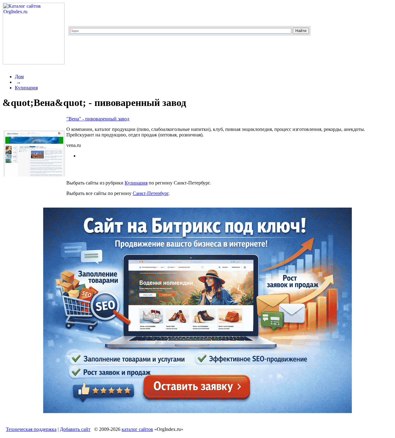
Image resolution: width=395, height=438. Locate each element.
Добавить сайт (75, 429)
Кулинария (26, 87)
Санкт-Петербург (150, 193)
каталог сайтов (137, 429)
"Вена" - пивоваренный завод (97, 118)
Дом (19, 76)
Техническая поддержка (31, 429)
